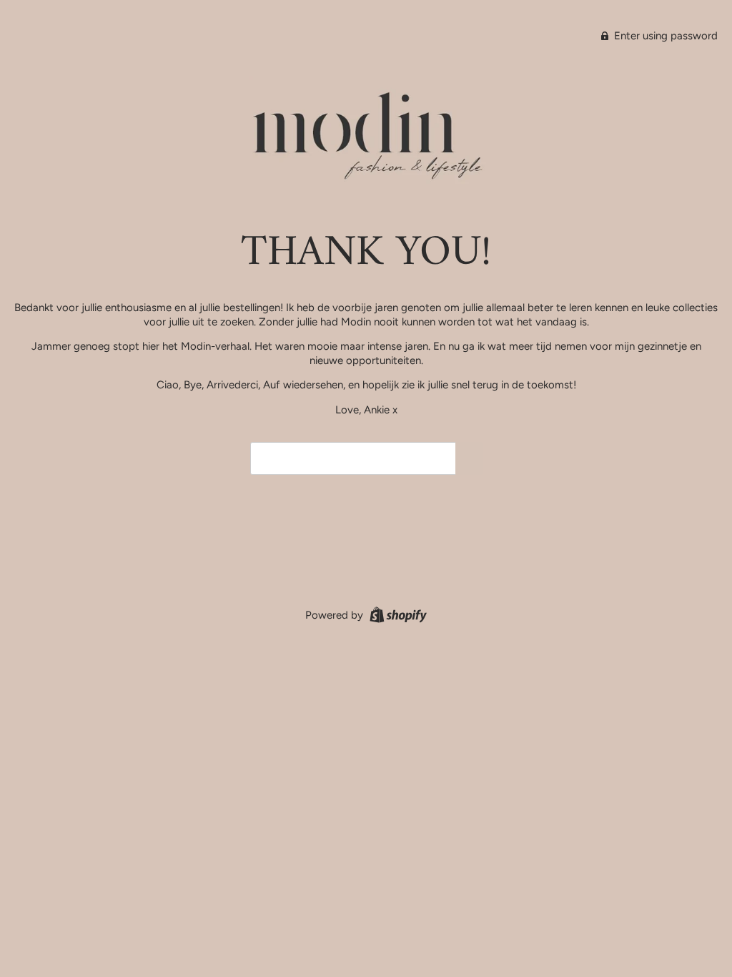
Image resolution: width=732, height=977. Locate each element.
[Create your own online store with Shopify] (396, 614)
